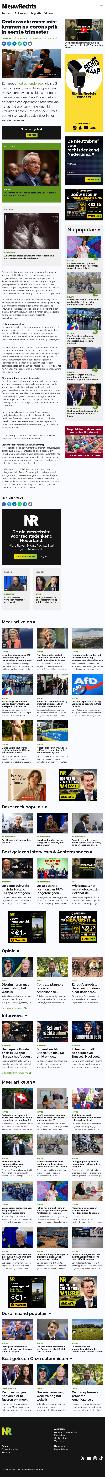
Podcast (7, 13)
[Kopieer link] (30, 43)
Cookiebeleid (60, 1438)
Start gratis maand (25, 556)
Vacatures (59, 1441)
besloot (19, 469)
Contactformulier (10, 1449)
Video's (49, 13)
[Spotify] (75, 128)
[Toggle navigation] (101, 6)
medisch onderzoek (30, 83)
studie (8, 272)
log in (44, 556)
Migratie (36, 13)
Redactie (6, 1452)
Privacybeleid (60, 1435)
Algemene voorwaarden (65, 1432)
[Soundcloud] (93, 128)
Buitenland (21, 13)
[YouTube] (86, 128)
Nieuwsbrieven (61, 1449)
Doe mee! (31, 135)
